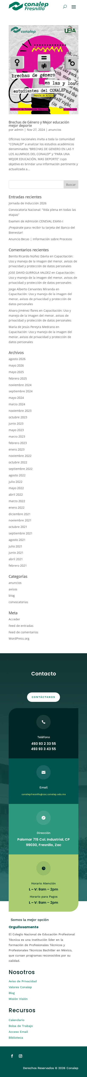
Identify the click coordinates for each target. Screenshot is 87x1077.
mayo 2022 (16, 488)
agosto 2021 (17, 540)
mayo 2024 (16, 398)
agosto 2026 (17, 359)
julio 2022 (15, 482)
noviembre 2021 (20, 520)
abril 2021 (16, 559)
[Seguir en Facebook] (12, 1056)
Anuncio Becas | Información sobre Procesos (40, 239)
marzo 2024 (17, 404)
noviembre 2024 (20, 385)
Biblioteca (16, 1037)
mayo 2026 (16, 365)
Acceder (14, 619)
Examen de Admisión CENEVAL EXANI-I (36, 221)
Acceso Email (18, 1031)
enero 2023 (16, 449)
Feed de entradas (21, 626)
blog (12, 595)
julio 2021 (15, 546)
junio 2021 (16, 553)
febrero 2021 (18, 566)
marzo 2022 (17, 501)
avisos (13, 589)
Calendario (16, 1020)
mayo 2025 (16, 372)
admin (18, 130)
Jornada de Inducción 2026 (27, 203)
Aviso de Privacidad (23, 981)
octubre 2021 (18, 527)
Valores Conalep (20, 987)
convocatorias (18, 602)
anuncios (54, 130)
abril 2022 (16, 494)
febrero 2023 (18, 443)
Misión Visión (18, 999)
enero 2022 (16, 507)
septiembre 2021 (21, 533)
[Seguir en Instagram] (20, 1056)
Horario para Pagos (43, 896)
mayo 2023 (16, 430)
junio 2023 (16, 423)
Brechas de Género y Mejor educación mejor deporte (39, 124)
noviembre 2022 (20, 456)
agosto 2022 (17, 475)
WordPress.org (19, 638)
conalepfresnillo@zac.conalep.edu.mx (44, 794)
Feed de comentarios (23, 632)
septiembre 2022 (21, 469)
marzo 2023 (17, 436)
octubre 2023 (18, 417)
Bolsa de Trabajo (21, 1026)
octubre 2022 (18, 462)
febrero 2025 (18, 378)
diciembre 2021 (20, 514)
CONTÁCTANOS (43, 697)
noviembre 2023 (20, 411)
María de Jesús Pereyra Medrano (32, 327)
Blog (12, 993)
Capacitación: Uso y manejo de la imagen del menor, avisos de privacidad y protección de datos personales (43, 261)
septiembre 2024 (21, 391)
